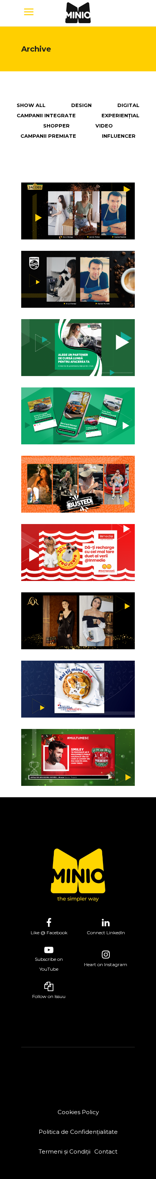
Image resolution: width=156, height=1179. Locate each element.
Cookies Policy (78, 1112)
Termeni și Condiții (64, 1151)
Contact (105, 1151)
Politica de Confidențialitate (78, 1131)
